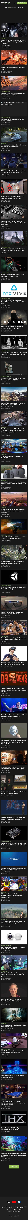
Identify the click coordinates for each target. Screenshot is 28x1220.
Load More (14, 1166)
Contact (12, 1207)
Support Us (22, 2)
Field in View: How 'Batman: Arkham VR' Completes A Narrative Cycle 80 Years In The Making (13, 41)
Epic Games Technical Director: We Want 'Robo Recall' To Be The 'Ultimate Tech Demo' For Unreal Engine (13, 430)
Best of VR (13, 7)
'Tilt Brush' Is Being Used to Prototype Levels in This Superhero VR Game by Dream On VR (13, 974)
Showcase (21, 7)
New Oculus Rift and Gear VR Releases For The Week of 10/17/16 (13, 94)
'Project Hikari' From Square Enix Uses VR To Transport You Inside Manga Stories (14, 353)
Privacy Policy (21, 1207)
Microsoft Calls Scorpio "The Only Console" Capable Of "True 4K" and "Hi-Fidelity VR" (13, 223)
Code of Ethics (11, 1209)
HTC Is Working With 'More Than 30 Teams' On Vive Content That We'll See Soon (13, 302)
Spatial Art (4, 816)
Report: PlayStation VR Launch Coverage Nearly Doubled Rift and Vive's (13, 869)
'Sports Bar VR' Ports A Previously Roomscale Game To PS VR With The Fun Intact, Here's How (13, 1103)
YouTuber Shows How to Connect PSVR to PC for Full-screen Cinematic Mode (13, 663)
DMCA (20, 1209)
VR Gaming (4, 66)
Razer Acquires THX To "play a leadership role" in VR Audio (10, 1128)
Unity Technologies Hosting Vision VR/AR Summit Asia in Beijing (13, 588)
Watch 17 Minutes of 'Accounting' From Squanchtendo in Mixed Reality (13, 1051)
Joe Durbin (4, 252)
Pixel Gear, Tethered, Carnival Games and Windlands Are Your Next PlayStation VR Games (13, 1155)
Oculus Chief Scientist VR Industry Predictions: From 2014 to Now (11, 1000)
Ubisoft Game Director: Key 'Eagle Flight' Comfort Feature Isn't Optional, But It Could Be (13, 511)
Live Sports (4, 636)
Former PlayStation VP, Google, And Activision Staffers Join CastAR (12, 613)
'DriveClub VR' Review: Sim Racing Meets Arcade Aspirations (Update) (13, 145)
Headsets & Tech (6, 273)
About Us (5, 1207)
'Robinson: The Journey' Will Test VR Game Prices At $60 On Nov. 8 (12, 562)
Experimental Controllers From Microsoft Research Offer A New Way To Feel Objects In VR (13, 742)
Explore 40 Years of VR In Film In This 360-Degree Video (12, 1076)
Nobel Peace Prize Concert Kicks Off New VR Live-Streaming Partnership (14, 715)
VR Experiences (5, 91)
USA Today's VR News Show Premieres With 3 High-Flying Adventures (13, 403)
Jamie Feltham (5, 45)
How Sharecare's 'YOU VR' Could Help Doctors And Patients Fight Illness (13, 818)
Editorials (4, 38)
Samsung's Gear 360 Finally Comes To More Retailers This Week (13, 947)
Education (4, 919)
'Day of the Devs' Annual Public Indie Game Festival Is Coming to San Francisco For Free (14, 690)
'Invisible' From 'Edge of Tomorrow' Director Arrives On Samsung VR (12, 327)
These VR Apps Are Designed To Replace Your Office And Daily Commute (13, 537)
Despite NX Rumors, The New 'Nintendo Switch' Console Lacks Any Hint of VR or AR (13, 483)
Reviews (6, 7)
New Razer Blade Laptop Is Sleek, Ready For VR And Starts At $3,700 (13, 379)
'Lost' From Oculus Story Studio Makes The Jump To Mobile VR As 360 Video (13, 249)
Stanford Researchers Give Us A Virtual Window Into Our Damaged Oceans (13, 922)
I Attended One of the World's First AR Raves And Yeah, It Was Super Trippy (12, 767)
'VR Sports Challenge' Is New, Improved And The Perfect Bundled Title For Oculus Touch (13, 895)
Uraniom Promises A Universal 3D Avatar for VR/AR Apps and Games (13, 792)
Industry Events (6, 585)
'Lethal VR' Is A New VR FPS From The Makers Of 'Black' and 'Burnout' (12, 197)
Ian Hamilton (5, 278)
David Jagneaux (6, 148)
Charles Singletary (7, 71)
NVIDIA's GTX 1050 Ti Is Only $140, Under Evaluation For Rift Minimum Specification (14, 844)
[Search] (14, 3)
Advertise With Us (14, 1211)
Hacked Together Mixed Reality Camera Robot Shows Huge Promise (13, 275)
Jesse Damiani (5, 770)
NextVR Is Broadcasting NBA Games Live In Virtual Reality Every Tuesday (13, 638)
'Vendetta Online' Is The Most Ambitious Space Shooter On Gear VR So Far (13, 171)
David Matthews (6, 540)
